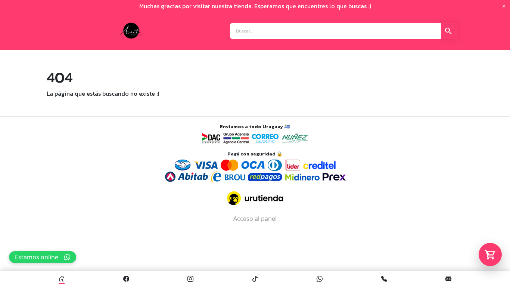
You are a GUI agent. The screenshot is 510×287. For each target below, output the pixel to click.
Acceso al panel (255, 219)
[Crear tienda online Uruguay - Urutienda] (255, 198)
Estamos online (36, 257)
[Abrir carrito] (490, 254)
